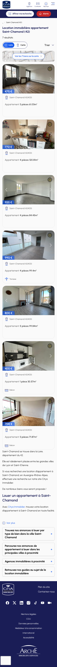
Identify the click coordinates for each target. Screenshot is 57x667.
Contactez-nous (46, 591)
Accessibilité (28, 637)
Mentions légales (28, 614)
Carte (23, 45)
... (2, 22)
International (28, 633)
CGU (28, 619)
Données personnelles (29, 623)
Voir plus (10, 523)
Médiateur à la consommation (28, 628)
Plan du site (44, 587)
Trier (47, 45)
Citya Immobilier (16, 506)
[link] (28, 56)
